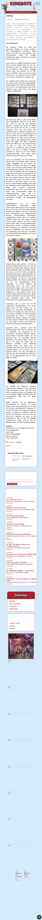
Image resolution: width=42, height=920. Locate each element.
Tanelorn (12, 628)
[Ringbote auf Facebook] (19, 877)
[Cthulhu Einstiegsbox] (21, 740)
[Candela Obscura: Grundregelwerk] (21, 767)
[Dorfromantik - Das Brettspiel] (21, 688)
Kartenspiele (19, 19)
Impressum (13, 606)
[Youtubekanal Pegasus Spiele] (21, 793)
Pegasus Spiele (15, 623)
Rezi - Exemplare (15, 603)
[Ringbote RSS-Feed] (27, 877)
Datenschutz (14, 608)
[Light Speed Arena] (21, 714)
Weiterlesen (9, 503)
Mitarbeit (12, 601)
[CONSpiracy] (21, 819)
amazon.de (12, 442)
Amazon (12, 626)
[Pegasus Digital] (21, 846)
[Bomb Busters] (21, 661)
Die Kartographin (27, 456)
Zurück (8, 445)
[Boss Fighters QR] (21, 658)
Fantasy (26, 19)
